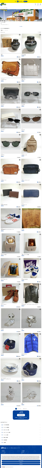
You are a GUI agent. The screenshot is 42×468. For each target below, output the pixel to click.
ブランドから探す (3, 453)
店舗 (2, 7)
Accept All (21, 464)
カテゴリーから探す (3, 452)
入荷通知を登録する (21, 415)
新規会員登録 (22, 452)
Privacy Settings (21, 460)
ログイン (22, 453)
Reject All (21, 462)
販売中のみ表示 (3, 32)
